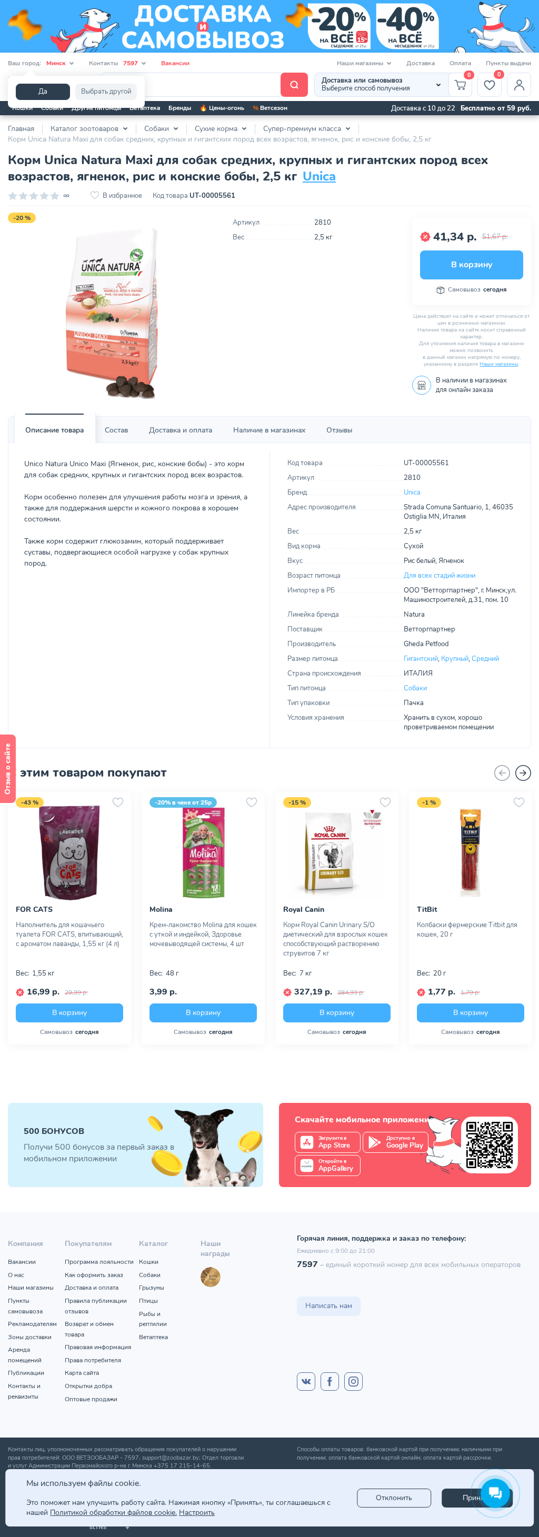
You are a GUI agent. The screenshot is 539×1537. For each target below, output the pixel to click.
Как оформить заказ (94, 1275)
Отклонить (394, 1498)
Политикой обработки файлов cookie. (113, 1513)
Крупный (454, 659)
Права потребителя (93, 1360)
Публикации (26, 1373)
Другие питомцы (96, 108)
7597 (307, 1264)
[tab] (54, 430)
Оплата (460, 63)
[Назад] (502, 773)
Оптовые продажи (91, 1399)
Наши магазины (499, 364)
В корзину (471, 264)
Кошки (22, 108)
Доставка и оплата (180, 430)
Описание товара (54, 430)
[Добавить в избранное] (118, 802)
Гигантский (421, 659)
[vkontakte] (306, 1381)
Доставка (420, 63)
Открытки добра (88, 1386)
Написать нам (328, 1306)
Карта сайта (82, 1373)
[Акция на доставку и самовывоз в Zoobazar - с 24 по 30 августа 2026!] (269, 26)
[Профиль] (519, 85)
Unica (319, 176)
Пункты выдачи (508, 63)
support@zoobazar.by (170, 1458)
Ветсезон (270, 108)
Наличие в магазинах (269, 430)
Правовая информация (98, 1347)
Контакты (113, 63)
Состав (116, 430)
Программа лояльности (99, 1262)
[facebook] (330, 1381)
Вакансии (175, 63)
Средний (485, 659)
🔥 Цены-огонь (221, 108)
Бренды (179, 108)
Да (42, 91)
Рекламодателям (32, 1324)
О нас (16, 1275)
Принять (477, 1498)
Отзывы (339, 430)
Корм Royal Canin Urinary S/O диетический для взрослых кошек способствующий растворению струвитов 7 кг (335, 939)
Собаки (52, 108)
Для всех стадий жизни (439, 575)
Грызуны (151, 1287)
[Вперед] (523, 773)
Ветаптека (144, 108)
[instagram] (353, 1381)
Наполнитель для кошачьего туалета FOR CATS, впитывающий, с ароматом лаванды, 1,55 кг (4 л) (69, 934)
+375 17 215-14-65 (182, 1466)
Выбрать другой (106, 91)
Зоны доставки (30, 1337)
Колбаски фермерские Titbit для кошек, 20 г (467, 929)
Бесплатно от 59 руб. (496, 108)
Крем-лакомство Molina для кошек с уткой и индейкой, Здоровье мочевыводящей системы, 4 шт (203, 934)
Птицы (148, 1301)
